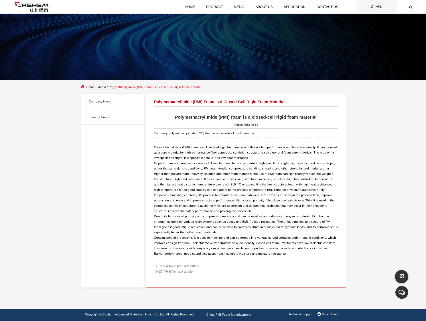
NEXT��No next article (174, 271)
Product (214, 7)
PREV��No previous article (177, 266)
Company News (100, 101)
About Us (264, 7)
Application (295, 7)
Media (239, 7)
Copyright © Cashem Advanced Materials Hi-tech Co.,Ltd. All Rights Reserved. (140, 314)
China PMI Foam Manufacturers (228, 314)
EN (380, 7)
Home (190, 7)
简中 (373, 7)
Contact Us (327, 7)
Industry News (99, 117)
